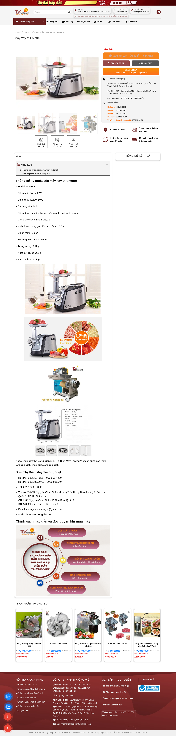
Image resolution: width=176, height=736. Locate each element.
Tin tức (99, 22)
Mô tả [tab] (18, 156)
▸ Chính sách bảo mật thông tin (30, 693)
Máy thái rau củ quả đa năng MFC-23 (88, 644)
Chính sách (115, 22)
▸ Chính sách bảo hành (26, 698)
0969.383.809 (26, 651)
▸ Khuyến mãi (22, 711)
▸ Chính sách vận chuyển (27, 706)
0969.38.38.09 (117, 63)
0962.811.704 (120, 114)
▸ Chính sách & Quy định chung (30, 689)
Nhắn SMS (146, 63)
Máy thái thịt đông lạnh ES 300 (29, 644)
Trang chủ (53, 22)
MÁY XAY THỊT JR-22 (117, 643)
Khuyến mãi (84, 22)
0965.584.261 (69, 691)
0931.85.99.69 (121, 110)
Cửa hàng (68, 22)
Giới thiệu (132, 22)
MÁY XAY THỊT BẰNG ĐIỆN (55, 32)
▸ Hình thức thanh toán (26, 685)
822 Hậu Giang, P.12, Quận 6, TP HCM (125, 98)
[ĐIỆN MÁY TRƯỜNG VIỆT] (22, 12)
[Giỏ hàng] (159, 12)
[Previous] (17, 87)
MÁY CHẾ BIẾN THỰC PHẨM (34, 32)
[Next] (97, 87)
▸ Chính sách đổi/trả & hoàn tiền (30, 702)
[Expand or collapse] (107, 165)
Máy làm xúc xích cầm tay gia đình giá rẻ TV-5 (146, 644)
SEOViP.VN (142, 733)
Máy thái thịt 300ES (58, 643)
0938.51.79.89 (121, 117)
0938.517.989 (69, 688)
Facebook (148, 679)
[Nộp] (69, 12)
